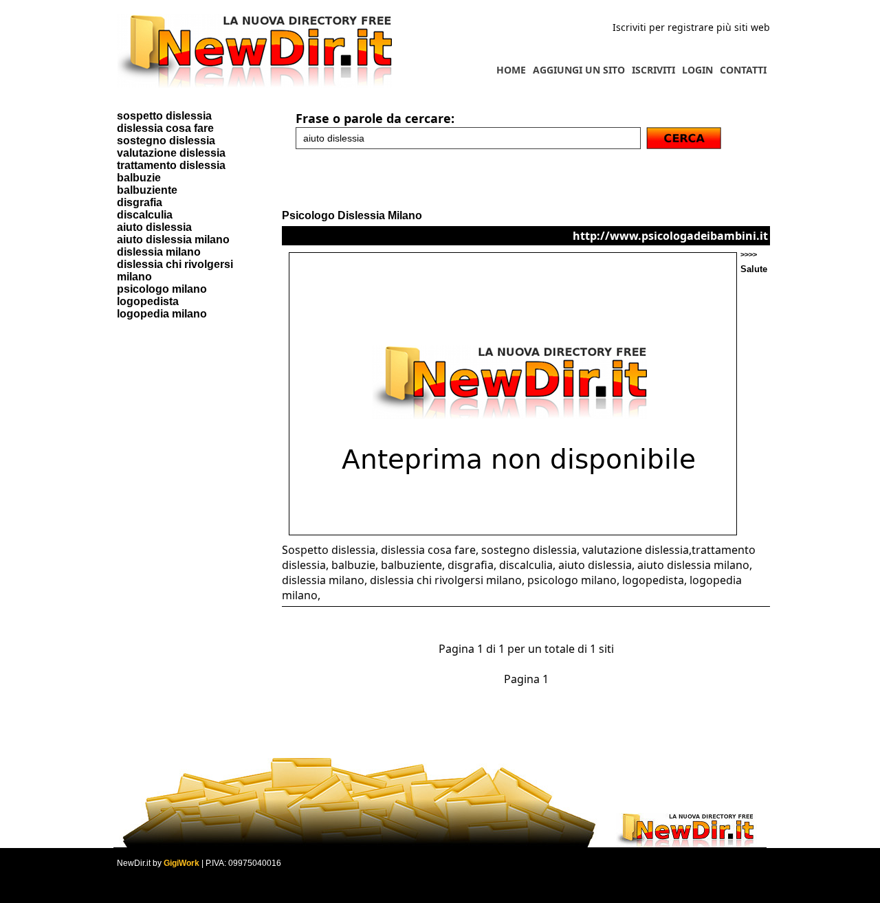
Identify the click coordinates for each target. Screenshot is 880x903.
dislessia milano (159, 252)
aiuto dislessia (154, 227)
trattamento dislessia (171, 165)
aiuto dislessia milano (173, 239)
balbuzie (139, 177)
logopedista (148, 301)
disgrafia (139, 202)
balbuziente (147, 190)
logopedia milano (162, 314)
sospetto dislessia (164, 116)
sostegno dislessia (166, 140)
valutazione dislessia (171, 153)
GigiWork (181, 863)
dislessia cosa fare (165, 128)
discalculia (145, 215)
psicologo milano (162, 289)
